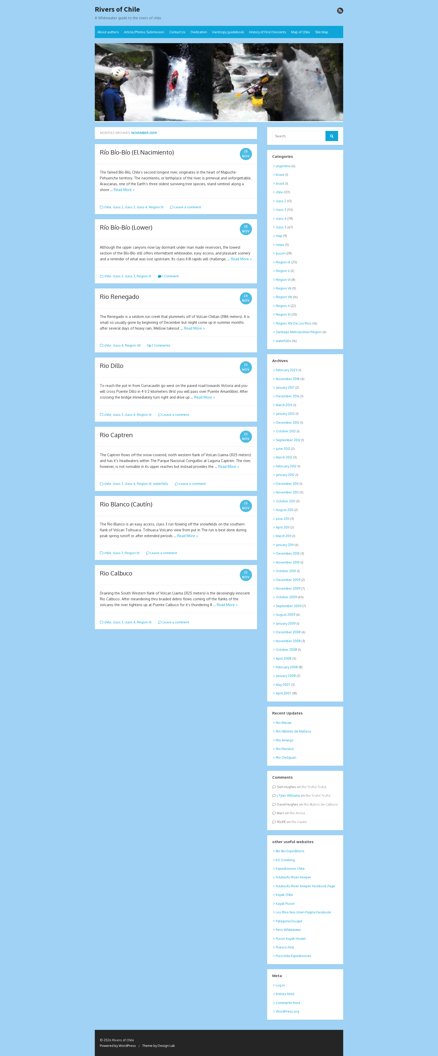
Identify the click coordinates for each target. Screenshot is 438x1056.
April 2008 (283, 658)
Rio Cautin (299, 822)
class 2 (118, 207)
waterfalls (160, 484)
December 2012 (287, 422)
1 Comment (170, 276)
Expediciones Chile (290, 868)
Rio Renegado (119, 296)
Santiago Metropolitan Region (299, 332)
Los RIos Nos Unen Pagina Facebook (303, 912)
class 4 (142, 207)
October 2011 (285, 501)
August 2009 (285, 614)
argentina (283, 166)
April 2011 (282, 527)
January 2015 (285, 414)
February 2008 (287, 667)
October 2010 (286, 571)
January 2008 (286, 676)
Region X (283, 306)
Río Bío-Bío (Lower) (126, 227)
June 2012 (283, 449)
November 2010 (288, 562)
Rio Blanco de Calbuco (321, 804)
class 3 (130, 207)
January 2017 (285, 387)
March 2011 (283, 536)
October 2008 (286, 650)
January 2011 (285, 545)
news (280, 245)
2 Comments (160, 345)
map (279, 236)
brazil (280, 183)
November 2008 (288, 641)
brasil (280, 175)
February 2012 (286, 466)
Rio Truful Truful (314, 787)
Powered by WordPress (118, 1046)
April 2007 (283, 693)
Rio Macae (283, 723)
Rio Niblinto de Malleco (293, 731)
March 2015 (284, 405)
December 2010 (288, 553)
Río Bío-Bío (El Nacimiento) (137, 152)
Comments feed (288, 1003)
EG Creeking (285, 860)
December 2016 (288, 396)
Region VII (132, 345)
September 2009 (288, 606)
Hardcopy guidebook (228, 32)
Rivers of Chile (117, 9)
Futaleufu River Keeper (293, 877)
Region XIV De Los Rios (294, 323)
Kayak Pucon (285, 903)
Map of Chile (300, 32)
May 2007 (283, 685)
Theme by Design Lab (158, 1046)
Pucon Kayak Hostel (291, 938)
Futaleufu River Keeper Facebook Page (305, 886)
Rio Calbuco (116, 573)
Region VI (283, 280)
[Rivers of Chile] (219, 82)
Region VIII (284, 297)
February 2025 (287, 370)
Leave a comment (187, 207)
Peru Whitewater (288, 930)
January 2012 (285, 475)
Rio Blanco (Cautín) (126, 504)
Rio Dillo (111, 365)
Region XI (283, 314)
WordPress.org (287, 1011)
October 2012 (286, 431)
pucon (280, 253)
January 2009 (286, 623)
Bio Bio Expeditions (290, 851)
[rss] (340, 11)
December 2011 (287, 484)
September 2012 (288, 440)
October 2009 (286, 597)
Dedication (199, 32)
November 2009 (288, 588)
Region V (283, 271)
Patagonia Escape (289, 921)
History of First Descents (267, 32)
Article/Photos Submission (144, 32)
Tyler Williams (289, 795)
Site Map (321, 32)
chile (107, 207)
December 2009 (288, 580)
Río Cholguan (286, 757)
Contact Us (177, 32)
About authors (108, 32)
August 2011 (284, 510)
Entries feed (285, 994)
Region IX (156, 207)
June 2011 (282, 519)
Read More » (124, 190)
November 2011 (287, 492)
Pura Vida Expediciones (293, 956)
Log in (280, 985)
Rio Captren (116, 435)
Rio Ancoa (297, 813)
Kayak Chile (284, 895)
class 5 (281, 227)
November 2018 (288, 379)
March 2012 (284, 457)
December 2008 (288, 632)
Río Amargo (285, 740)
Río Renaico (285, 749)
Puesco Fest (285, 947)
